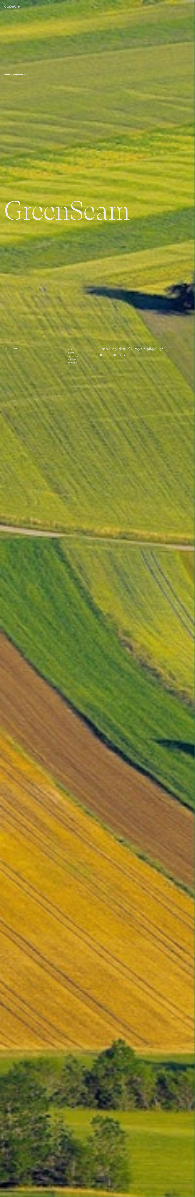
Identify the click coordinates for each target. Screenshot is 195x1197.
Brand (71, 353)
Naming (72, 359)
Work (7, 74)
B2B (70, 349)
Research (73, 363)
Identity (73, 356)
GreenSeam (19, 74)
